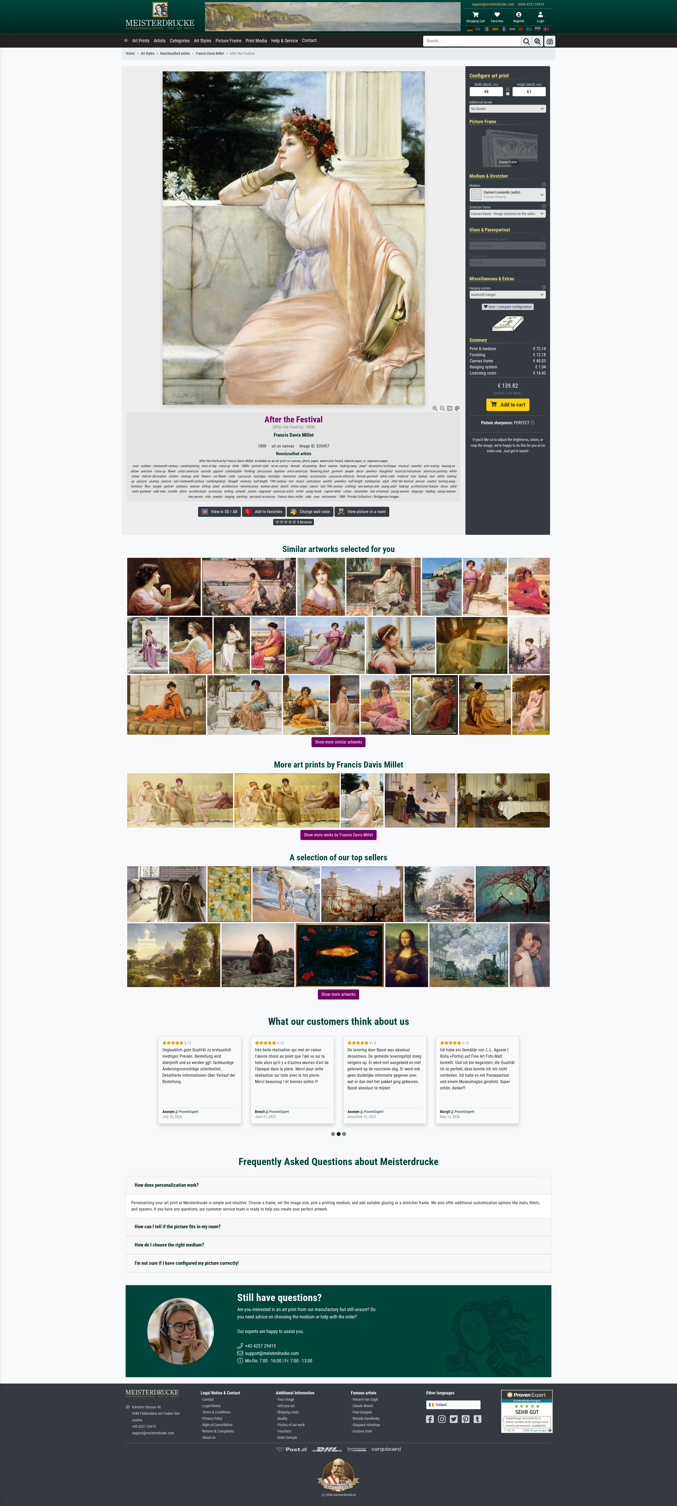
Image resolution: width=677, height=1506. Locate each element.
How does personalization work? (167, 1185)
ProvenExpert (181, 1112)
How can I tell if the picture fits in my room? (178, 1227)
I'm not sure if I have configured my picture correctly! (187, 1263)
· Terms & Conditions (216, 1412)
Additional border (480, 102)
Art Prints (140, 40)
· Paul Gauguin (361, 1412)
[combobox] (507, 109)
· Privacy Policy (211, 1418)
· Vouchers (283, 1431)
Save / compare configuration (510, 307)
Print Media (256, 40)
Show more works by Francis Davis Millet (338, 834)
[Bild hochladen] (549, 41)
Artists (160, 40)
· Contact (207, 1399)
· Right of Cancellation (216, 1425)
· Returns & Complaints (217, 1431)
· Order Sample (286, 1437)
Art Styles (202, 40)
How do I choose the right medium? (169, 1245)
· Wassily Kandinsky (365, 1418)
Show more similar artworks (338, 742)
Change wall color (313, 511)
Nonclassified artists (175, 53)
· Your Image (285, 1399)
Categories (180, 40)
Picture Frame (228, 40)
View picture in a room (365, 511)
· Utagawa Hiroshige (365, 1425)
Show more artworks (338, 994)
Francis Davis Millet (210, 53)
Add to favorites (267, 511)
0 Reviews (304, 522)
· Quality (281, 1418)
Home (130, 53)
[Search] (526, 41)
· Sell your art (285, 1406)
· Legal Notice (211, 1406)
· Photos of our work (290, 1425)
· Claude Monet (362, 1406)
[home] (126, 41)
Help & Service (284, 40)
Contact (309, 40)
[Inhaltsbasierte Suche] (537, 41)
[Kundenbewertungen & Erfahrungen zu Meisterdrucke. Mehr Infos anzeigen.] (527, 1411)
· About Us (208, 1437)
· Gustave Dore (361, 1431)
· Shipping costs (287, 1412)
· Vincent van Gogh (364, 1399)
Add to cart (511, 404)
